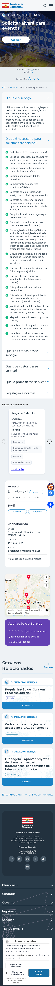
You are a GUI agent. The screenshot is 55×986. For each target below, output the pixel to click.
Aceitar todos (39, 972)
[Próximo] (49, 441)
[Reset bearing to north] (46, 585)
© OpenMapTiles (35, 610)
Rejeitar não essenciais (16, 965)
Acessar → (27, 705)
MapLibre (11, 610)
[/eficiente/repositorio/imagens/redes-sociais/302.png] (12, 859)
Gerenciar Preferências (17, 973)
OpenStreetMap (22, 613)
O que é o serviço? (19, 98)
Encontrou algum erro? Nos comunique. (27, 794)
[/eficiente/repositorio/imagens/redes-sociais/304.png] (27, 859)
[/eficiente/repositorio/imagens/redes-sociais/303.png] (19, 859)
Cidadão (17, 511)
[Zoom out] (46, 581)
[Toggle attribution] (47, 610)
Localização (17, 469)
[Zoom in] (46, 577)
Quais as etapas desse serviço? (22, 353)
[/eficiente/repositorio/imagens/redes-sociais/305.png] (35, 859)
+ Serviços (48, 665)
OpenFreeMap (22, 610)
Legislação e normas (21, 393)
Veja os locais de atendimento (24, 559)
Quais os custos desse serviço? (22, 368)
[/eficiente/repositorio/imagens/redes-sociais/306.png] (43, 859)
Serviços (14, 87)
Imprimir (25, 72)
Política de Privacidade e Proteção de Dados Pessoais (16, 980)
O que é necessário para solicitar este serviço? (23, 140)
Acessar (16, 39)
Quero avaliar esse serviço (23, 636)
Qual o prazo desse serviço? (26, 382)
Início (4, 87)
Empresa (37, 511)
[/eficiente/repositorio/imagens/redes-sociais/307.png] (27, 867)
